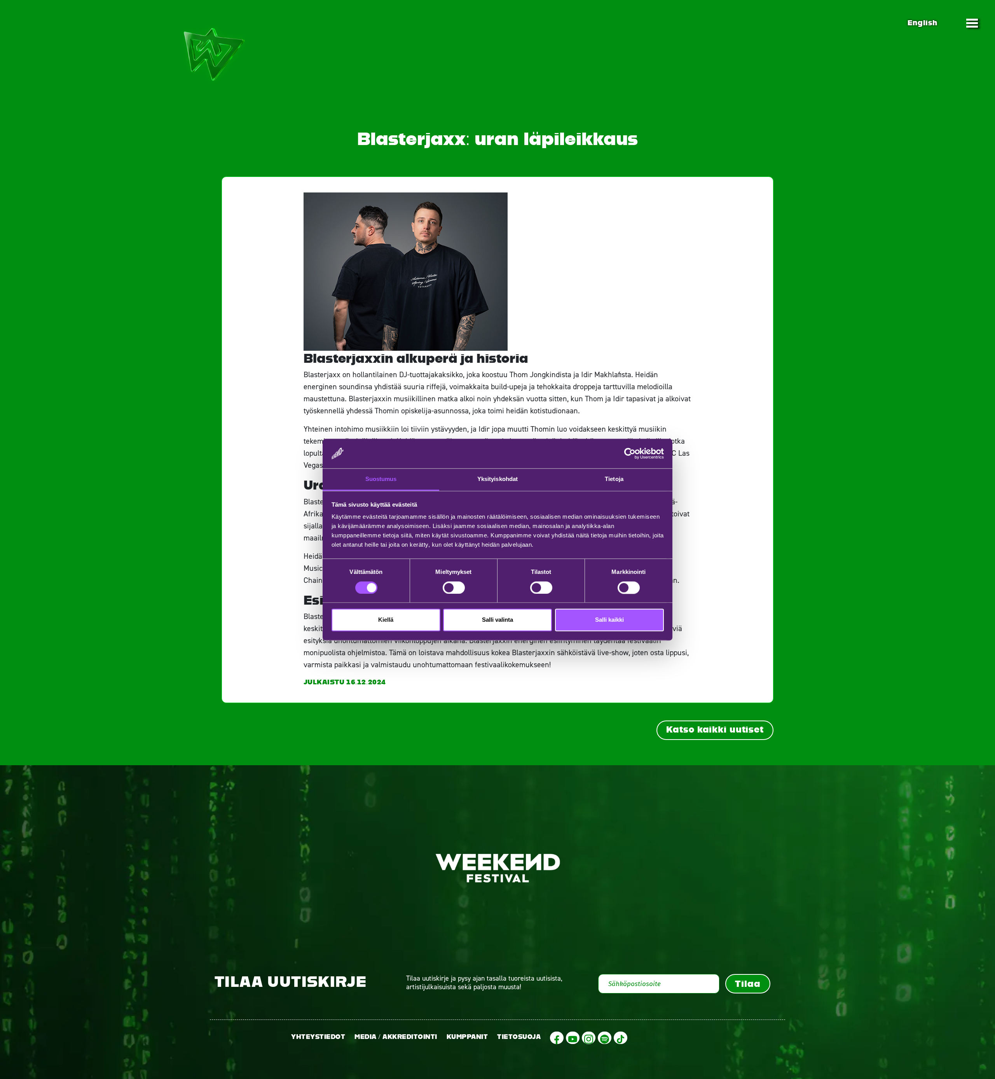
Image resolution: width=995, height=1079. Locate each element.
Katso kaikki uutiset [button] (715, 729)
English (922, 23)
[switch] (454, 587)
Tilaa (747, 984)
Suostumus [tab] (381, 479)
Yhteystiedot (318, 1037)
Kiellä (385, 620)
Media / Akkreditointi (395, 1037)
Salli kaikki (609, 620)
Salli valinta (497, 620)
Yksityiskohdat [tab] (497, 479)
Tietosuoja (519, 1037)
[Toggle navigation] (972, 23)
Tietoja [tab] (614, 479)
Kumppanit (467, 1037)
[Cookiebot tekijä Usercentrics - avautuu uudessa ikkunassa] (630, 453)
